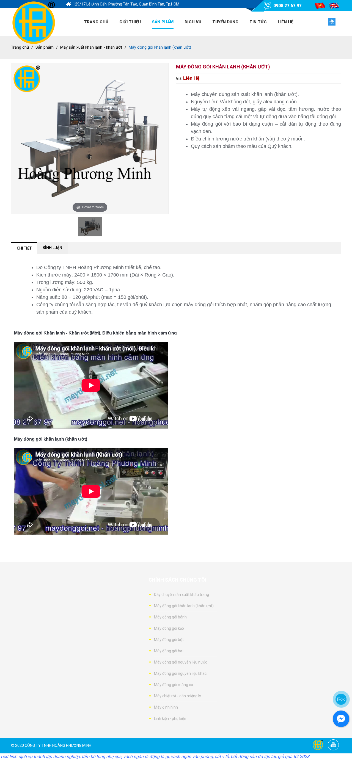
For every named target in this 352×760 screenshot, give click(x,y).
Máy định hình (166, 707)
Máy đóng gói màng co (173, 684)
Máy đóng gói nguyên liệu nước (180, 662)
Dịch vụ (193, 22)
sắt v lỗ (222, 756)
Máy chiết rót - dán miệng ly (177, 696)
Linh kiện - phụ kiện (170, 718)
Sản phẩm (163, 22)
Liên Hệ (285, 22)
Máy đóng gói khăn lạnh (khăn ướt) (184, 606)
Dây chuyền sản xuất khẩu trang (181, 594)
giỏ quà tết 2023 (293, 756)
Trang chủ (96, 22)
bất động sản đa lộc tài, (254, 756)
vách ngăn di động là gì (146, 756)
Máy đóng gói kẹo (169, 628)
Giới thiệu (130, 22)
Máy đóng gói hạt (169, 651)
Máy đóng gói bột (169, 639)
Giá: (179, 78)
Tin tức (258, 22)
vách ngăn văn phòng (192, 756)
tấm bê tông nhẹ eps (101, 756)
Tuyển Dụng (225, 22)
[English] (334, 6)
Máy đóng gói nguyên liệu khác (180, 673)
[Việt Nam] (320, 6)
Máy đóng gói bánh (170, 617)
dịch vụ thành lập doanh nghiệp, (49, 756)
